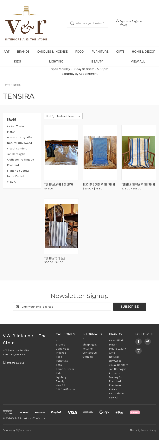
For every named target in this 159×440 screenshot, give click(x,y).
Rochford (13, 165)
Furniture (100, 51)
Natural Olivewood (19, 143)
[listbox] (69, 116)
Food (79, 51)
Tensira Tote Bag (54, 258)
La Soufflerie (15, 126)
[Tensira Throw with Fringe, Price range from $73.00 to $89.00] (138, 152)
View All (138, 61)
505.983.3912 (15, 362)
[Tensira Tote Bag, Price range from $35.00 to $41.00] (61, 226)
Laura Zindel (15, 176)
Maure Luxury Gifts (20, 137)
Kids (17, 61)
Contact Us (89, 352)
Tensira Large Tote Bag (58, 184)
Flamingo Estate (18, 170)
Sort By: (50, 116)
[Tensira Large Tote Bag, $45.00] (61, 152)
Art (6, 51)
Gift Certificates (66, 389)
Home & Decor (143, 51)
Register (137, 21)
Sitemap (87, 356)
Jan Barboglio (16, 154)
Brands (23, 51)
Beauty (97, 61)
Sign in (124, 21)
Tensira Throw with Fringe (138, 184)
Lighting (56, 61)
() (125, 25)
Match (11, 132)
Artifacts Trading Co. (21, 159)
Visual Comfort (17, 148)
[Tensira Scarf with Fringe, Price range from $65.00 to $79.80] (100, 152)
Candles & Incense (52, 51)
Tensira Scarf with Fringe (99, 184)
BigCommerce (23, 430)
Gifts (120, 51)
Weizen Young (148, 430)
